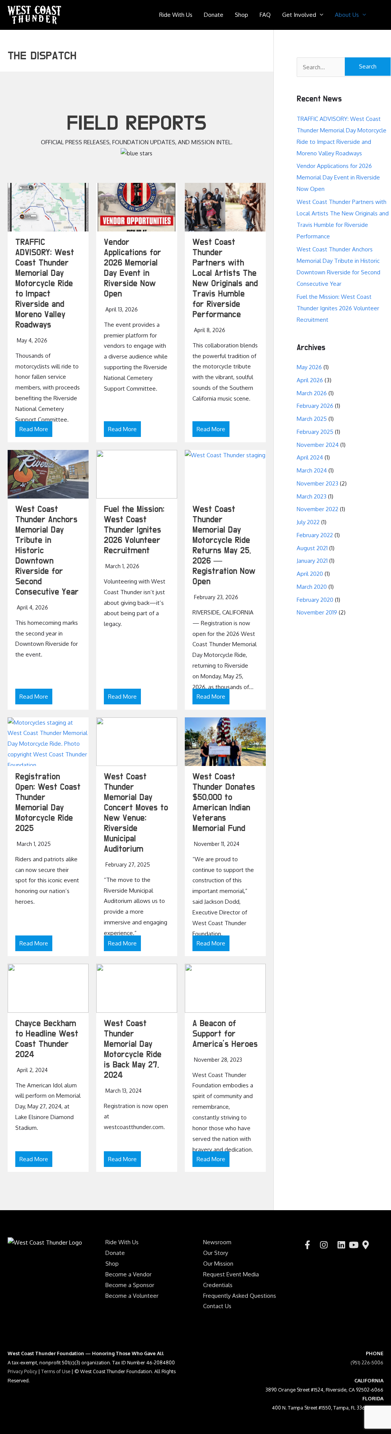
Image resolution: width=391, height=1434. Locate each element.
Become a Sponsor (129, 1285)
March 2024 (312, 470)
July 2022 (308, 522)
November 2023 (317, 483)
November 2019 (317, 612)
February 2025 (315, 431)
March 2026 (312, 393)
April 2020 (310, 573)
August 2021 (312, 548)
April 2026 (310, 380)
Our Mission (218, 1263)
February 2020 (315, 599)
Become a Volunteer (131, 1295)
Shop (241, 14)
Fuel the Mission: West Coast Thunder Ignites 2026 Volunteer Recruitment (134, 530)
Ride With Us (175, 14)
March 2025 (312, 418)
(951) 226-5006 (367, 1362)
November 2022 (317, 509)
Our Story (215, 1252)
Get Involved (299, 14)
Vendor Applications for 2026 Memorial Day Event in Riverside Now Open (338, 177)
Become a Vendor (128, 1274)
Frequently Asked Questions (239, 1295)
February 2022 (315, 535)
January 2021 (312, 560)
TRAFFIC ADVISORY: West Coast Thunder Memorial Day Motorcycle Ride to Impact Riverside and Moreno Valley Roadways (44, 283)
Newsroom (217, 1242)
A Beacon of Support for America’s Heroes (225, 1034)
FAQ (265, 14)
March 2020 (312, 586)
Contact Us (217, 1306)
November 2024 (318, 444)
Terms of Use (55, 1371)
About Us (347, 14)
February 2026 (315, 405)
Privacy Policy (22, 1371)
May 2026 (309, 367)
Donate (213, 14)
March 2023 (311, 496)
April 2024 (310, 457)
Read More (33, 429)
